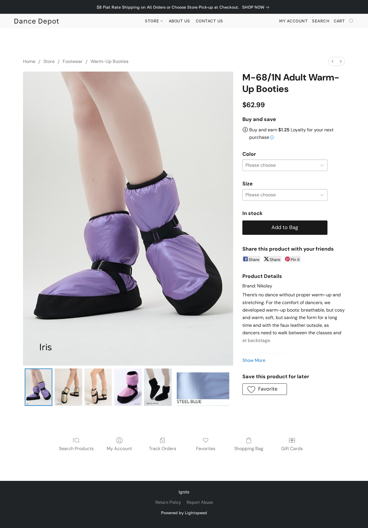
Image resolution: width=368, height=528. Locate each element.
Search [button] (320, 20)
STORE (152, 20)
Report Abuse (200, 502)
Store (49, 61)
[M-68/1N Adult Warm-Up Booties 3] (128, 387)
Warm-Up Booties (110, 61)
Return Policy (168, 502)
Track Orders (162, 449)
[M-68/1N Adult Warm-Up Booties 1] (68, 387)
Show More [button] (253, 360)
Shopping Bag (248, 449)
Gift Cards (292, 449)
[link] (256, 7)
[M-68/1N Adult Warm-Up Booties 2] (98, 387)
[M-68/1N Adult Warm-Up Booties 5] (202, 387)
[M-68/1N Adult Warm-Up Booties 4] (158, 387)
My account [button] (293, 20)
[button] (37, 21)
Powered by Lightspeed (184, 512)
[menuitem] (333, 61)
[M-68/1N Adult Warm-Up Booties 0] (38, 387)
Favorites (205, 449)
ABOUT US (179, 20)
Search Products (76, 449)
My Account (119, 449)
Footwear (73, 61)
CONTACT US (209, 20)
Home (29, 61)
